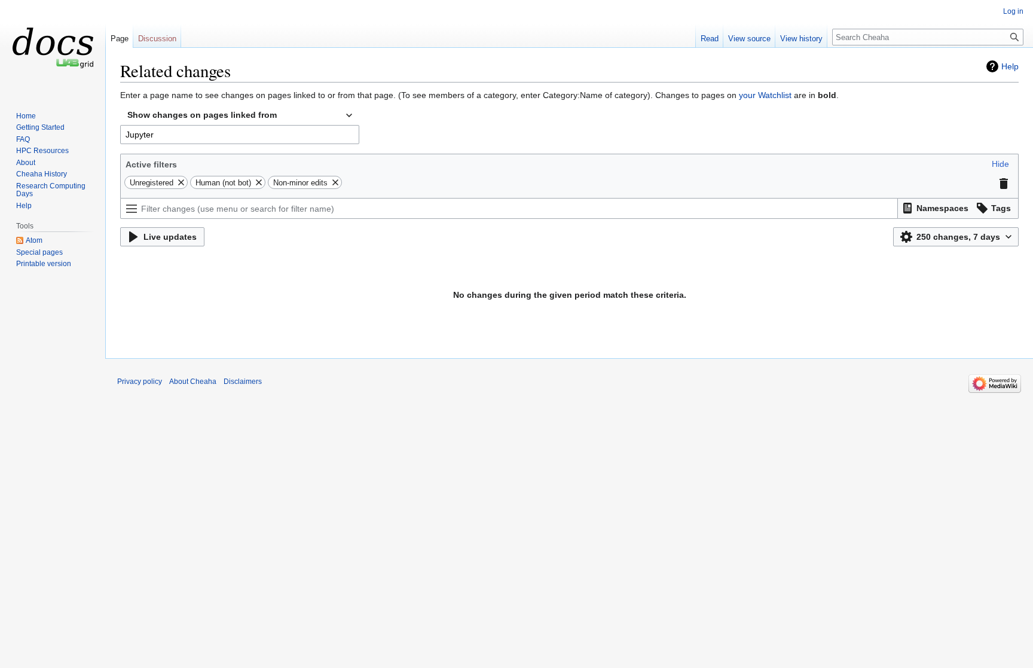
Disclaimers (243, 381)
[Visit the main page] (52, 48)
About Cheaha (192, 381)
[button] (1000, 163)
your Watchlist (765, 95)
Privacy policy (139, 381)
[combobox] (239, 115)
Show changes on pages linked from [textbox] (202, 115)
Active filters (151, 164)
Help (1010, 66)
